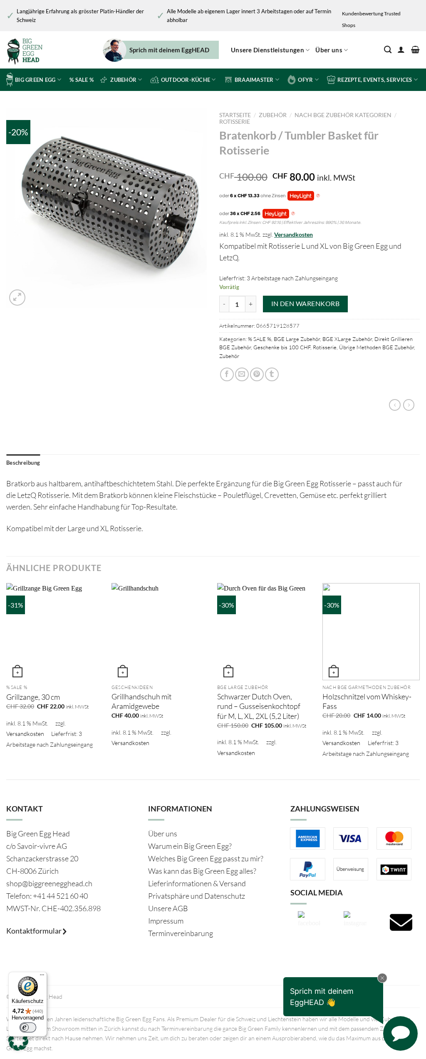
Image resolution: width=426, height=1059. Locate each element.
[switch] (28, 1027)
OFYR (305, 79)
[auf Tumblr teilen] (272, 374)
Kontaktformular (34, 930)
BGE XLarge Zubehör (347, 339)
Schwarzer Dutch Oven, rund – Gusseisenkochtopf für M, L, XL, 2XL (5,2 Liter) (258, 706)
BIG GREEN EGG (35, 79)
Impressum (165, 920)
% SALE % (81, 79)
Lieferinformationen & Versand (197, 883)
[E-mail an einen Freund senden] (242, 374)
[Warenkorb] (415, 50)
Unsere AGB (168, 908)
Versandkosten (293, 234)
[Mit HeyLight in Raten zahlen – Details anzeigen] (318, 196)
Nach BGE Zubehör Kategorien (343, 115)
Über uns (328, 50)
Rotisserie (234, 121)
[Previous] (6, 674)
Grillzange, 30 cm (33, 696)
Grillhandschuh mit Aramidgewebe (141, 701)
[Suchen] (387, 50)
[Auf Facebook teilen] (227, 374)
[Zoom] (17, 297)
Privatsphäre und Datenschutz (196, 895)
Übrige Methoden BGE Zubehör (376, 347)
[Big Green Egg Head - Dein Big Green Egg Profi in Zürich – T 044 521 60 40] (41, 50)
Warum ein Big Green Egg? (190, 846)
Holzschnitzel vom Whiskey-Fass (366, 701)
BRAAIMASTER (254, 79)
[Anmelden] (401, 50)
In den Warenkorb (305, 303)
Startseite (235, 115)
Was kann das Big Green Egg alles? (202, 870)
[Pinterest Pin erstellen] (257, 374)
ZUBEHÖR (123, 79)
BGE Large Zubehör (297, 339)
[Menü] (42, 977)
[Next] (419, 674)
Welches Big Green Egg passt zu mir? (205, 858)
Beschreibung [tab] (23, 462)
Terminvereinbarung (180, 933)
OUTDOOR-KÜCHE (185, 79)
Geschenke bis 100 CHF (281, 347)
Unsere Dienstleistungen (267, 50)
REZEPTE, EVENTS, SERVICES (374, 79)
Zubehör (273, 115)
